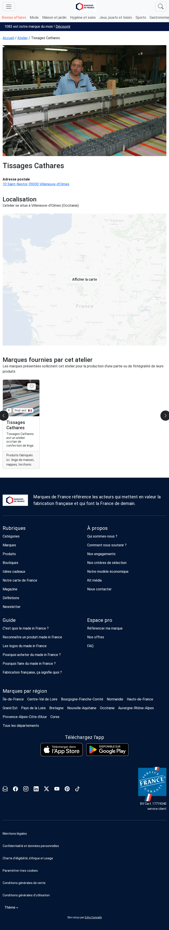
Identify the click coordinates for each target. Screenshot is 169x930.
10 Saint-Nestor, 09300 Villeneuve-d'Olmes (36, 184)
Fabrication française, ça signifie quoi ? (32, 672)
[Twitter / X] (46, 789)
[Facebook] (15, 789)
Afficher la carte (84, 279)
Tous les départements (21, 726)
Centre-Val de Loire (42, 699)
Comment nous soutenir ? (107, 545)
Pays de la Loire (33, 708)
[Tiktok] (77, 789)
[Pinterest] (67, 789)
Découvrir (63, 26)
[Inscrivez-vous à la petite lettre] (5, 789)
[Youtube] (56, 789)
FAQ (90, 646)
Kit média (94, 580)
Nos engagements (101, 554)
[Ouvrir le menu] (9, 6)
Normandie (115, 699)
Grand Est (10, 708)
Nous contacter (99, 589)
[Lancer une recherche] (160, 6)
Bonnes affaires (14, 17)
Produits (9, 554)
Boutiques (10, 563)
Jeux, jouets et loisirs (115, 17)
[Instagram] (25, 789)
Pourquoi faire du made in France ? (29, 663)
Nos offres (95, 637)
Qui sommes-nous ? (102, 536)
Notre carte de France (20, 580)
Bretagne (56, 708)
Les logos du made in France (25, 646)
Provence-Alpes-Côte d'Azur (25, 717)
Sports (141, 17)
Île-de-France (13, 699)
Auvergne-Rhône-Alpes (136, 708)
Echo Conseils (93, 917)
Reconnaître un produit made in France (32, 637)
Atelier (22, 38)
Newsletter (11, 607)
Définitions (11, 598)
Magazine (10, 589)
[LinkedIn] (36, 789)
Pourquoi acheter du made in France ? (32, 655)
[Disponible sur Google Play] (107, 749)
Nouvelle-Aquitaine (81, 708)
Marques (9, 545)
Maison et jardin (54, 17)
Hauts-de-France (140, 699)
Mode (34, 17)
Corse (54, 717)
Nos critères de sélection (107, 563)
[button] (84, 870)
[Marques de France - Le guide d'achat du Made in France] (85, 6)
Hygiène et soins (83, 17)
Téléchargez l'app (84, 737)
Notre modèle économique (108, 571)
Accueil (8, 38)
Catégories (11, 536)
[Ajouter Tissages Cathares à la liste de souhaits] (31, 386)
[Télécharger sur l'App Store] (61, 749)
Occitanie (107, 708)
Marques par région (25, 691)
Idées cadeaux (14, 571)
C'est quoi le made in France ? (26, 628)
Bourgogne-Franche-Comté (82, 699)
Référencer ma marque (105, 628)
